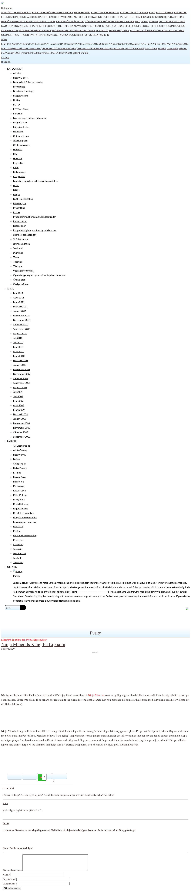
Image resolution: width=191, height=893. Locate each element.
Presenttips (27, 25)
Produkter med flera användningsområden (74, 25)
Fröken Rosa (19, 477)
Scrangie (17, 548)
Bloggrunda (82, 12)
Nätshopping (10, 25)
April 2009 (160, 48)
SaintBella (18, 544)
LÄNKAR (12, 441)
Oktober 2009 (84, 48)
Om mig (5, 57)
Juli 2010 (151, 43)
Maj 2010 (172, 43)
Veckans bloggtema (170, 30)
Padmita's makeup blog (25, 535)
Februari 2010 (20, 48)
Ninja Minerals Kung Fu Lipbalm (33, 644)
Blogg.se (5, 61)
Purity (95, 633)
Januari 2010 (34, 48)
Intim (33, 21)
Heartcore (18, 481)
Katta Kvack (19, 490)
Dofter (143, 12)
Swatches (115, 30)
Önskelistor (80, 34)
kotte (5, 803)
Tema (125, 30)
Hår (181, 16)
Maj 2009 (150, 48)
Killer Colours (20, 495)
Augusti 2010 (139, 43)
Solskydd (102, 30)
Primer (40, 25)
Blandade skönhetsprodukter (52, 12)
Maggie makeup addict (25, 517)
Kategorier (6, 7)
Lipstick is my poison (23, 513)
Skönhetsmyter (62, 30)
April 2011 (17, 43)
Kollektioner (46, 21)
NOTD (144, 21)
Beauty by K (19, 454)
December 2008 (29, 52)
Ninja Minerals (96, 695)
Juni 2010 (161, 43)
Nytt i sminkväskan (172, 21)
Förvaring (95, 16)
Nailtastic (18, 526)
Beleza (16, 459)
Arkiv (4, 39)
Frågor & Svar (57, 16)
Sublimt (17, 557)
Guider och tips (113, 16)
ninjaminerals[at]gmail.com (79, 830)
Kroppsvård (64, 21)
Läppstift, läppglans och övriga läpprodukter (103, 21)
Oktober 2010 (106, 43)
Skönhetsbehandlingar (35, 30)
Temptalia (18, 562)
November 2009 (67, 48)
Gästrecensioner (154, 16)
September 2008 (79, 52)
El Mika (17, 472)
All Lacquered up (21, 445)
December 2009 (50, 48)
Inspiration (21, 21)
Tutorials (136, 30)
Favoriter (180, 12)
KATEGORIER (14, 68)
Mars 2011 (29, 43)
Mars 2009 (172, 48)
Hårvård (7, 21)
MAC (137, 21)
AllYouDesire (20, 450)
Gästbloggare (133, 16)
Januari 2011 (56, 43)
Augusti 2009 (117, 48)
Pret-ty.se (18, 539)
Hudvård (172, 16)
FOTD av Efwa (164, 12)
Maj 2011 (6, 43)
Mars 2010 (7, 48)
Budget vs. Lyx (129, 12)
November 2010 (89, 43)
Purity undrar (114, 25)
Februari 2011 (42, 43)
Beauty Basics (22, 12)
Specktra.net (19, 553)
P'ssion (16, 530)
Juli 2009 (129, 48)
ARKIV (10, 288)
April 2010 (182, 43)
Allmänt (7, 12)
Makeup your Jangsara (24, 521)
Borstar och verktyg (105, 12)
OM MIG (12, 566)
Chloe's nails (19, 463)
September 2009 (101, 48)
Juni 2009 (139, 48)
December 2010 (72, 43)
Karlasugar (18, 486)
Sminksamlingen (84, 30)
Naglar (153, 21)
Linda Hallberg (20, 504)
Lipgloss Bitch (20, 508)
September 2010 (123, 43)
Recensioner (133, 25)
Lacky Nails (19, 499)
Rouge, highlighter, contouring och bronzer (34, 230)
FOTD (152, 12)
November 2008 (46, 52)
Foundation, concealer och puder (24, 16)
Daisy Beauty (20, 468)
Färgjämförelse (76, 16)
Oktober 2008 (63, 52)
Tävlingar (150, 30)
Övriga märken (99, 34)
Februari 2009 (20, 414)
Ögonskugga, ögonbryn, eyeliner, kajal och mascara (36, 34)
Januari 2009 (13, 52)
